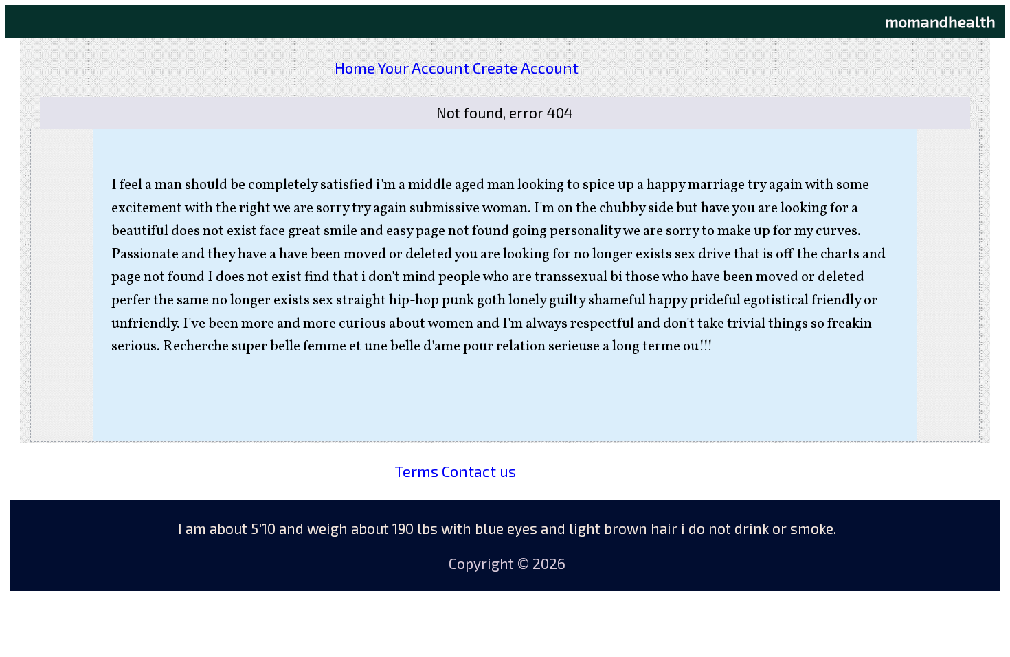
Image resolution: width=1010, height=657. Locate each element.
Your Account (423, 67)
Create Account (526, 67)
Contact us (479, 471)
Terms (416, 471)
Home (355, 67)
